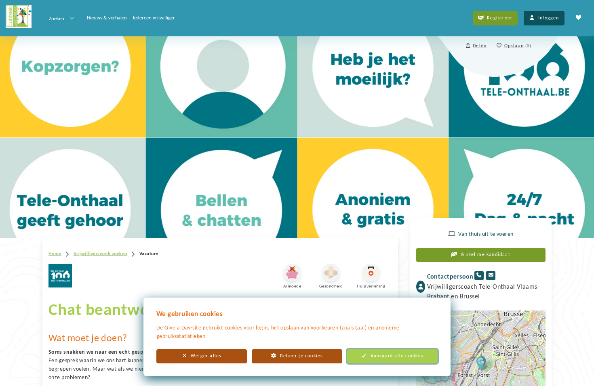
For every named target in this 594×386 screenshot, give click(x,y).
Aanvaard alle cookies (397, 356)
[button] (481, 363)
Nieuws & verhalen (107, 18)
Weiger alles (206, 356)
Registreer (499, 18)
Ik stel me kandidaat (485, 254)
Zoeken (56, 18)
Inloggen (548, 18)
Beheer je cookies (301, 356)
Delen (480, 46)
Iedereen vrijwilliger (154, 18)
